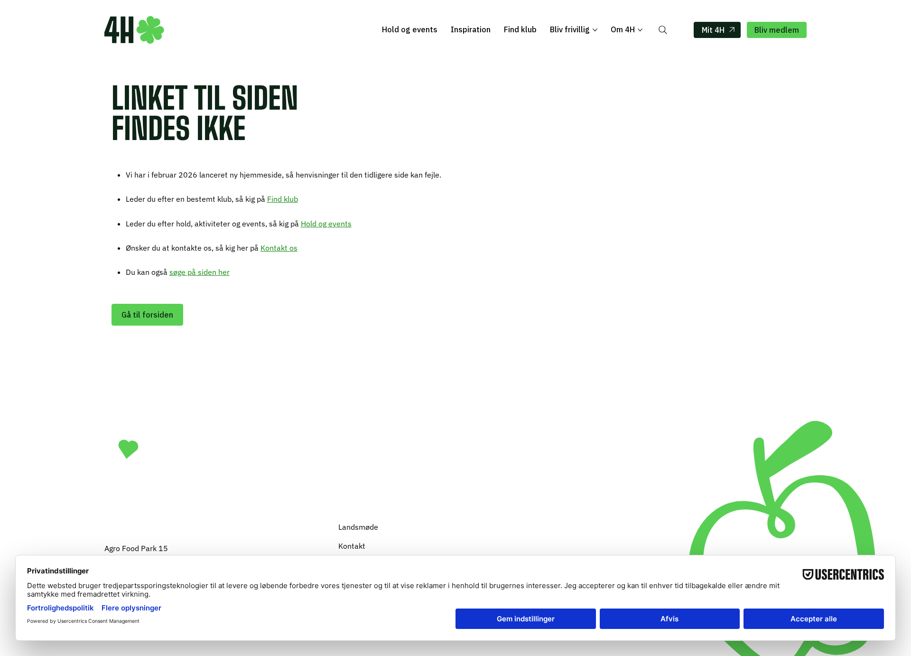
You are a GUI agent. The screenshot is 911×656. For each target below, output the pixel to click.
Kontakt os (278, 248)
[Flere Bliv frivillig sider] (595, 30)
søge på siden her (199, 272)
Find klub (282, 199)
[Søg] (663, 30)
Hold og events (326, 223)
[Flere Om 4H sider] (640, 30)
